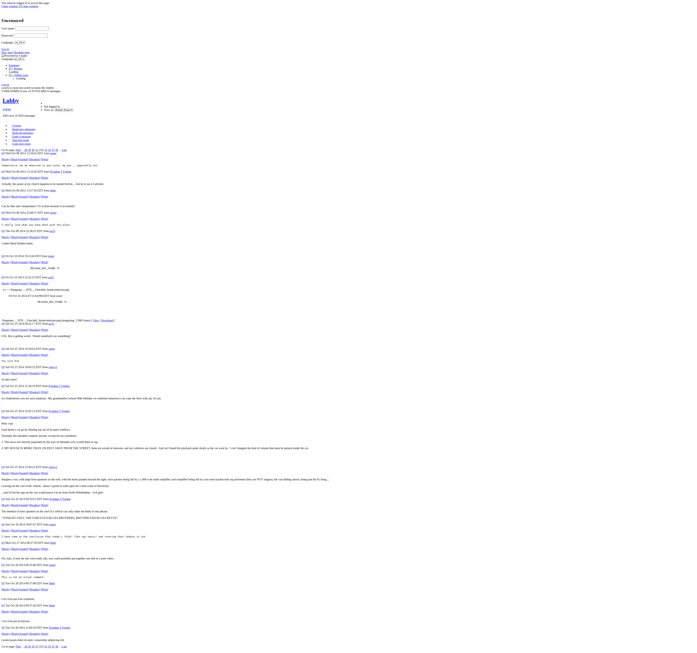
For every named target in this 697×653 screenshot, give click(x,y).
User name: (8, 28)
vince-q (52, 367)
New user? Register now (15, 52)
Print (44, 159)
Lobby (11, 100)
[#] (3, 153)
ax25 (52, 231)
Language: (7, 42)
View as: (49, 109)
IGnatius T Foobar (60, 171)
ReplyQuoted (19, 159)
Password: (7, 35)
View (96, 320)
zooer (53, 153)
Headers (34, 159)
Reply (5, 159)
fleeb (53, 190)
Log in (5, 49)
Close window (10, 6)
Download (107, 320)
